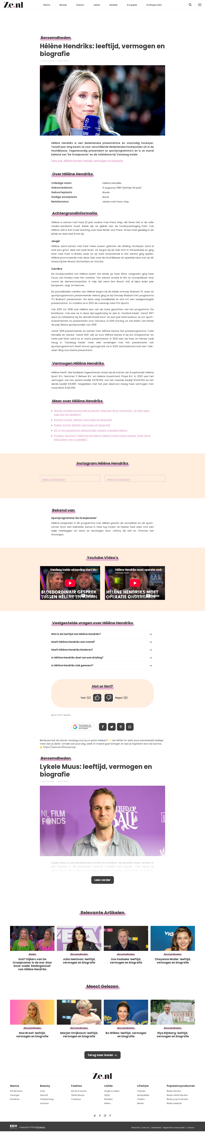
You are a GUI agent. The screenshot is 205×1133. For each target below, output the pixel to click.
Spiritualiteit (143, 1095)
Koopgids (132, 4)
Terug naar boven (100, 1055)
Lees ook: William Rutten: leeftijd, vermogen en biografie (87, 160)
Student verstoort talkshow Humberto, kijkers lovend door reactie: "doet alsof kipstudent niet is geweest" (102, 437)
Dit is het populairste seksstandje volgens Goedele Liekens (90, 430)
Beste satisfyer (174, 1103)
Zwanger (15, 1095)
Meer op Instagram (53, 479)
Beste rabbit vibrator (177, 1095)
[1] (97, 698)
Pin (121, 727)
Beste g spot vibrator (177, 1099)
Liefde (97, 4)
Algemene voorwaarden (174, 1127)
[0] (109, 698)
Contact (190, 1127)
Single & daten (111, 1091)
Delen (103, 727)
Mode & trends (78, 1091)
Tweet (112, 727)
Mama (46, 4)
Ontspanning (46, 1099)
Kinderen (15, 1099)
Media (140, 1103)
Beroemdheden (56, 37)
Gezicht (44, 1095)
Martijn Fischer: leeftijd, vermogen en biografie (83, 420)
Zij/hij (107, 1095)
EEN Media (40, 1127)
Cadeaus (76, 1099)
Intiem (107, 1103)
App (130, 727)
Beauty (63, 4)
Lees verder (102, 880)
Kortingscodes (154, 4)
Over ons (146, 1127)
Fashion (80, 4)
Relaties (108, 1099)
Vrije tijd (141, 1091)
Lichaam (44, 1103)
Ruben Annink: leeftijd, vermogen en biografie (82, 425)
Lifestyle (113, 4)
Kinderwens (16, 1091)
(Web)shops (77, 1095)
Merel (66, 61)
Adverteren (156, 1127)
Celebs (141, 1099)
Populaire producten (181, 1086)
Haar (42, 1091)
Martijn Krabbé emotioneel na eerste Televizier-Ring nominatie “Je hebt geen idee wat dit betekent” (102, 412)
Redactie (135, 1127)
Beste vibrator (174, 1091)
